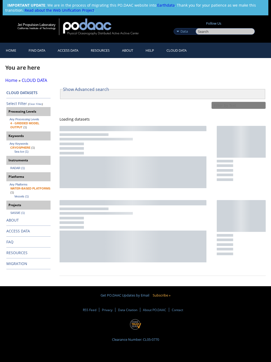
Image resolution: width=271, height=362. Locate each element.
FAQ (9, 241)
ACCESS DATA (18, 230)
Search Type (184, 25)
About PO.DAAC (154, 310)
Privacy (107, 310)
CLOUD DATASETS (22, 92)
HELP (150, 50)
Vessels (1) (21, 196)
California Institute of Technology (36, 28)
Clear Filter (35, 104)
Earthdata (166, 5)
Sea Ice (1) (21, 151)
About (127, 50)
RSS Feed (89, 310)
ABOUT (12, 220)
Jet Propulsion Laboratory (36, 25)
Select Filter (16, 103)
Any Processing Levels (24, 119)
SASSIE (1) (17, 212)
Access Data (68, 50)
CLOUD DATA (176, 50)
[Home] (104, 26)
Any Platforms (19, 184)
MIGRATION (16, 263)
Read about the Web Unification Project (59, 10)
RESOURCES (100, 50)
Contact (177, 310)
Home (11, 50)
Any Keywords (19, 143)
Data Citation (127, 310)
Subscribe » (161, 295)
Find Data (37, 50)
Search (201, 25)
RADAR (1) (17, 168)
